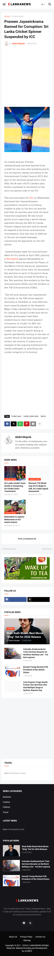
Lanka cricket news (31, 416)
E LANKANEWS (34, 945)
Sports (43, 416)
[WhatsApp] (20, 423)
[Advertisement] (27, 76)
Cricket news (17, 16)
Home (7, 16)
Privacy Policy (26, 937)
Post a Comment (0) (27, 539)
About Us (13, 937)
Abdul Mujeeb (23, 437)
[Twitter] (14, 423)
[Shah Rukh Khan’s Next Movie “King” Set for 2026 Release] (11, 850)
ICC (31, 197)
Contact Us (40, 937)
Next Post (46, 549)
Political (6, 807)
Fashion (6, 802)
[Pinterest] (27, 423)
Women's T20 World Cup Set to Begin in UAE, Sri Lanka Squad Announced (38, 487)
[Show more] (39, 423)
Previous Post (9, 549)
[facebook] (15, 599)
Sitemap (27, 940)
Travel (5, 812)
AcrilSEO (28, 951)
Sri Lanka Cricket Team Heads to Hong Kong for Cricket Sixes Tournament (14, 487)
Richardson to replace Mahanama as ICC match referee (14, 519)
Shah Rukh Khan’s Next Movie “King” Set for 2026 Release (35, 847)
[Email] (33, 423)
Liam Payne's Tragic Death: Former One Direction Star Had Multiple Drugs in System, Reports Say (35, 686)
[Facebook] (7, 423)
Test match (12, 258)
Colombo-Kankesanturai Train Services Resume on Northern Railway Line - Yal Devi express (35, 653)
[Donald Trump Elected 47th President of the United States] (12, 671)
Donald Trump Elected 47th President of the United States (35, 670)
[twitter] (38, 599)
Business (7, 797)
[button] (4, 4)
